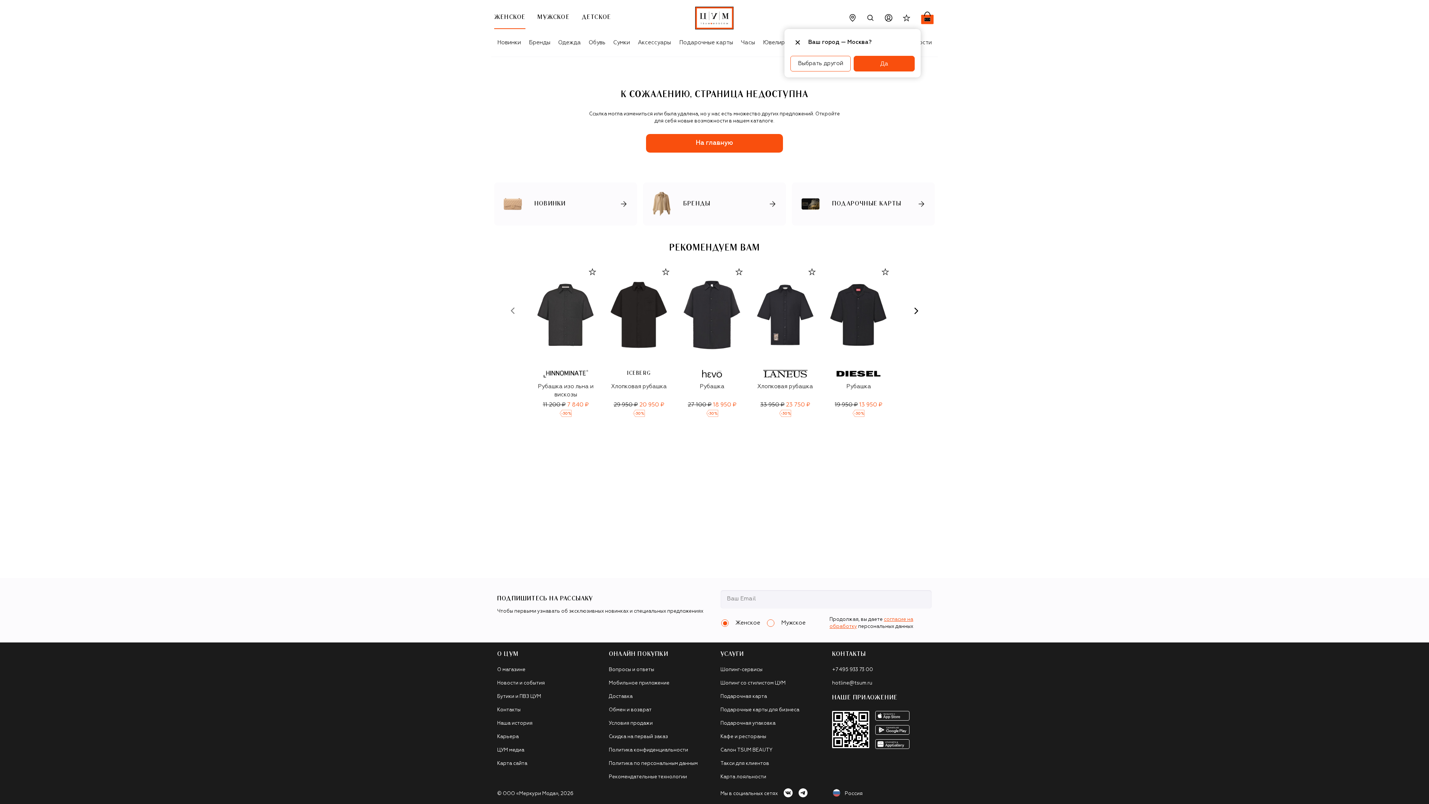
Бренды (539, 42)
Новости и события (521, 683)
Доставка (621, 696)
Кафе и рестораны (743, 736)
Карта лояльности (743, 777)
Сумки (621, 42)
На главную (714, 143)
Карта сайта (512, 763)
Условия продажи (631, 723)
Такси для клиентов (744, 763)
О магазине (511, 669)
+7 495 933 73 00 (852, 669)
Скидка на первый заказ (638, 736)
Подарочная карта (743, 696)
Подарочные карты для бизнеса (759, 710)
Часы (748, 42)
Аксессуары (654, 42)
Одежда (569, 42)
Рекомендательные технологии (648, 777)
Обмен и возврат (630, 710)
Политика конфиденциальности (648, 750)
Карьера (508, 736)
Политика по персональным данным (653, 763)
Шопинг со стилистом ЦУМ (753, 683)
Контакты (509, 710)
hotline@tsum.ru (852, 683)
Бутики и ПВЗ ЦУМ (519, 696)
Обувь (597, 42)
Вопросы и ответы (631, 669)
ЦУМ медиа (510, 750)
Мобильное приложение (639, 683)
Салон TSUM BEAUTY (746, 750)
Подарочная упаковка (748, 723)
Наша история (515, 723)
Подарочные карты (706, 42)
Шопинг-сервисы (741, 669)
